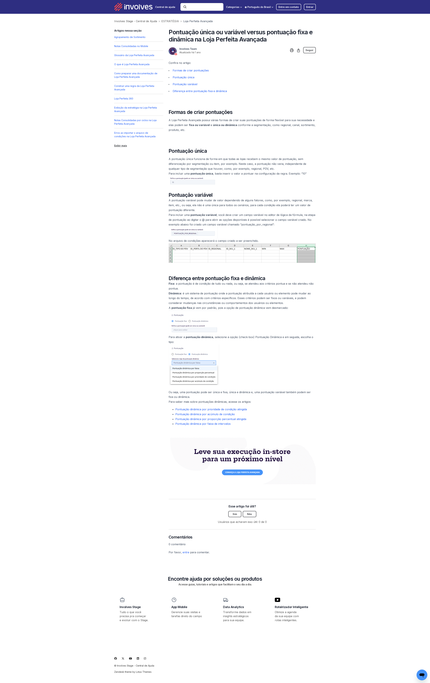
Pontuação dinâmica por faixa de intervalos (203, 423)
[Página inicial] (133, 7)
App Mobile (179, 607)
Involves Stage (130, 607)
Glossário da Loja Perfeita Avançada (134, 55)
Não (249, 514)
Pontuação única (183, 77)
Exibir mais (120, 145)
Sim (235, 514)
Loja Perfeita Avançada (198, 21)
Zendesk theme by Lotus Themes (133, 671)
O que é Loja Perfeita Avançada (131, 64)
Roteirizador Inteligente (291, 607)
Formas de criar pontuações (191, 70)
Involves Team (188, 48)
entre (186, 552)
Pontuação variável (185, 84)
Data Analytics (233, 607)
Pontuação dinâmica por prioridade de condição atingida (211, 409)
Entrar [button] (309, 7)
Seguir (309, 50)
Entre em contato (288, 7)
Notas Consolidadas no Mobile (131, 46)
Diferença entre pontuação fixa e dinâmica (200, 91)
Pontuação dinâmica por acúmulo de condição (205, 414)
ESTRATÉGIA (170, 21)
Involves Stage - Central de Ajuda (135, 21)
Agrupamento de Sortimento (129, 37)
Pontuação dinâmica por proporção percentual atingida (210, 419)
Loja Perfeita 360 (123, 98)
